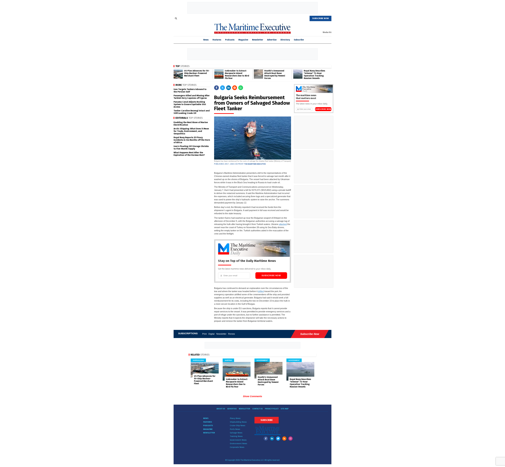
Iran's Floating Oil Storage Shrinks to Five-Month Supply (191, 147)
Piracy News (235, 418)
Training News (236, 436)
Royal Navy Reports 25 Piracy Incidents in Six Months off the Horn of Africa (192, 140)
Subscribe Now (271, 275)
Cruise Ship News (237, 425)
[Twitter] (278, 438)
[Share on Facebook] (216, 87)
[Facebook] (266, 438)
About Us (220, 409)
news (206, 39)
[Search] (176, 18)
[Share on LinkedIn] (228, 87)
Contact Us (257, 409)
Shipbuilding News (238, 422)
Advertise (272, 39)
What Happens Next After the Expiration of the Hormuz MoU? (189, 153)
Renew (231, 334)
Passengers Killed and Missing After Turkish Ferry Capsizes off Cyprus (192, 96)
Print (204, 334)
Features (217, 39)
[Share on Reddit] (234, 87)
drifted (261, 291)
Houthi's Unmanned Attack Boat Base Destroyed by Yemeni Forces (274, 74)
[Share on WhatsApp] (240, 87)
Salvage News (236, 433)
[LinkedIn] (272, 438)
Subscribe (299, 39)
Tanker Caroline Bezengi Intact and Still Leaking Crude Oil (192, 111)
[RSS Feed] (284, 438)
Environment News (238, 443)
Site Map (285, 409)
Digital (211, 334)
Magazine (243, 39)
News (205, 418)
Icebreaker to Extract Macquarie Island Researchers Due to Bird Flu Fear (237, 74)
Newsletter (257, 39)
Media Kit (327, 32)
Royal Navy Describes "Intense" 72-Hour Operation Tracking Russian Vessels (314, 74)
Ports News (235, 429)
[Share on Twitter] (222, 87)
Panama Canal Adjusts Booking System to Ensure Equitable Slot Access (190, 104)
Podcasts (229, 39)
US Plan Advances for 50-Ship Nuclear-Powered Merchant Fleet (196, 73)
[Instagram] (290, 438)
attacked (283, 224)
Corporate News (237, 447)
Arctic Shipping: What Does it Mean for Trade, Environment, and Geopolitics (191, 131)
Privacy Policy (272, 409)
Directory (285, 39)
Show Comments (252, 396)
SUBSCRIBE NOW (320, 18)
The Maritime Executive (255, 164)
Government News (238, 440)
